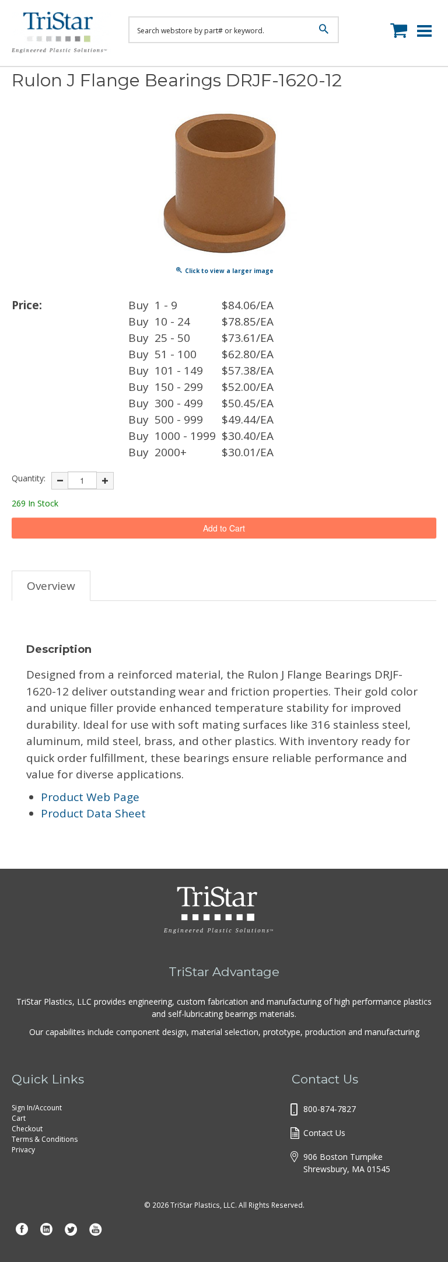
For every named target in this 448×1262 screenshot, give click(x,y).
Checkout (27, 1129)
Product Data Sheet (93, 813)
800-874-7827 (329, 1108)
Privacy (23, 1150)
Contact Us (324, 1132)
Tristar (61, 35)
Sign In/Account (37, 1108)
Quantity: (29, 478)
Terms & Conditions (45, 1139)
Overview (51, 585)
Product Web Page (90, 797)
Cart (19, 1118)
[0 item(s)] (401, 28)
